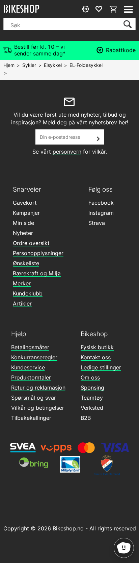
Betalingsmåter (30, 347)
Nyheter (23, 233)
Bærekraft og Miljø (37, 273)
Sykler (29, 65)
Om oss (90, 377)
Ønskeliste (26, 263)
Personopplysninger (38, 253)
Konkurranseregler (34, 357)
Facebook (101, 202)
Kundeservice (28, 367)
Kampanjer (26, 212)
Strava (96, 222)
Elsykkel (53, 65)
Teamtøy (92, 397)
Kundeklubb (28, 293)
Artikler (22, 303)
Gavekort (25, 202)
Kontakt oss (96, 357)
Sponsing (92, 387)
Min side (23, 222)
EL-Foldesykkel (86, 65)
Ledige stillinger (101, 367)
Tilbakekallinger (31, 417)
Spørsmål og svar (33, 397)
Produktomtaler (31, 377)
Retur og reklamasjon (38, 387)
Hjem (9, 65)
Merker (22, 283)
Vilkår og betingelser (37, 407)
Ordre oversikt (31, 243)
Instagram (101, 212)
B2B (86, 417)
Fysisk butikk (97, 347)
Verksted (92, 407)
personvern (67, 151)
